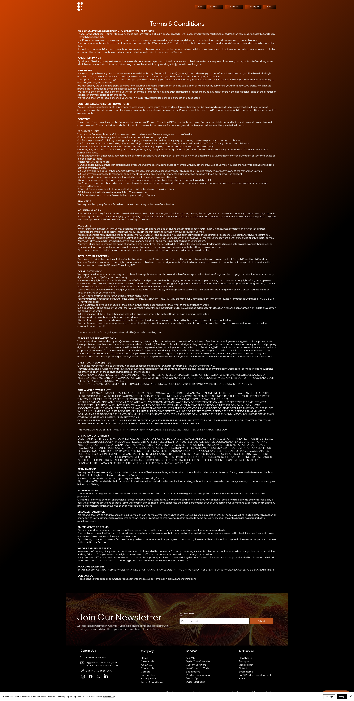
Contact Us (147, 668)
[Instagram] (82, 676)
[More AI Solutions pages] (239, 6)
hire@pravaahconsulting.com (103, 665)
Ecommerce (193, 671)
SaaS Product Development (255, 675)
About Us (146, 664)
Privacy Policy (149, 678)
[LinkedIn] (105, 676)
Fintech (243, 668)
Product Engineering (198, 674)
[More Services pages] (219, 6)
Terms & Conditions (152, 681)
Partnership (148, 675)
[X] (98, 676)
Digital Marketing (195, 681)
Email (182, 615)
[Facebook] (90, 676)
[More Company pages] (258, 6)
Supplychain (246, 664)
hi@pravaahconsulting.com (239, 49)
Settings (329, 696)
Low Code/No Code (197, 668)
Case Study (147, 661)
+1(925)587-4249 (96, 657)
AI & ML (190, 657)
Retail (242, 678)
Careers (145, 671)
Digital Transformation (198, 661)
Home (144, 657)
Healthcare (245, 657)
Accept (342, 696)
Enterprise (245, 661)
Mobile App (193, 678)
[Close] (350, 696)
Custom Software (196, 664)
